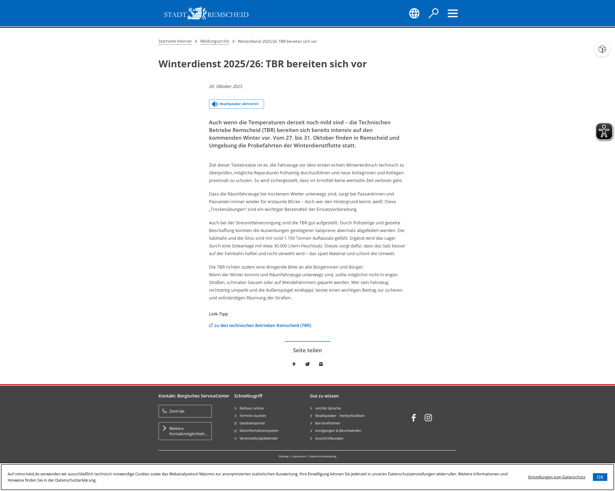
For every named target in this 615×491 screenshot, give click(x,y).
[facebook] (414, 418)
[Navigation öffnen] (453, 13)
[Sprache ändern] (414, 13)
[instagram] (428, 418)
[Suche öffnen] (434, 13)
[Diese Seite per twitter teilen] (307, 364)
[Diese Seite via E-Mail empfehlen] (321, 364)
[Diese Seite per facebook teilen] (294, 364)
